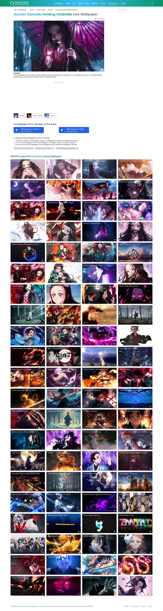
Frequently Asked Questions (67, 148)
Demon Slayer (40, 10)
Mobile (68, 3)
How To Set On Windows (24, 148)
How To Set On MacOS (45, 148)
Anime (80, 3)
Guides (123, 3)
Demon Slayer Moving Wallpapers (45, 156)
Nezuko (50, 10)
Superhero (94, 3)
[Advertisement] (59, 96)
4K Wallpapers (58, 3)
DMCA (143, 606)
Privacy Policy (135, 606)
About (127, 606)
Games (87, 3)
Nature (103, 3)
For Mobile (100, 19)
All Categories (112, 3)
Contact (150, 606)
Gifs (74, 3)
